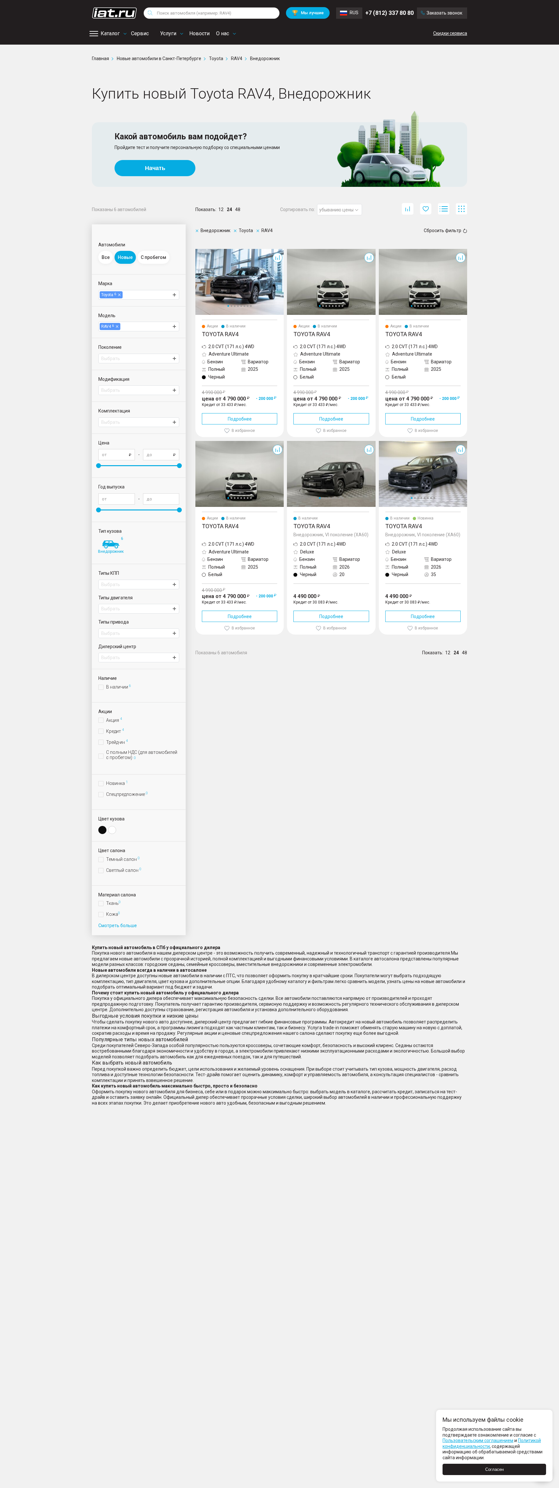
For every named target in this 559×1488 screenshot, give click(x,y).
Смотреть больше (117, 925)
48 (237, 209)
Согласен (494, 1469)
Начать (155, 168)
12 (221, 209)
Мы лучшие (308, 13)
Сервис (140, 33)
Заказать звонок (444, 13)
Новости (199, 33)
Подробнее (240, 419)
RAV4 (201, 251)
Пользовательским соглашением (478, 1440)
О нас (222, 33)
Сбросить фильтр (442, 230)
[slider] (98, 465)
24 (229, 209)
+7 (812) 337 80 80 (389, 12)
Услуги (168, 33)
